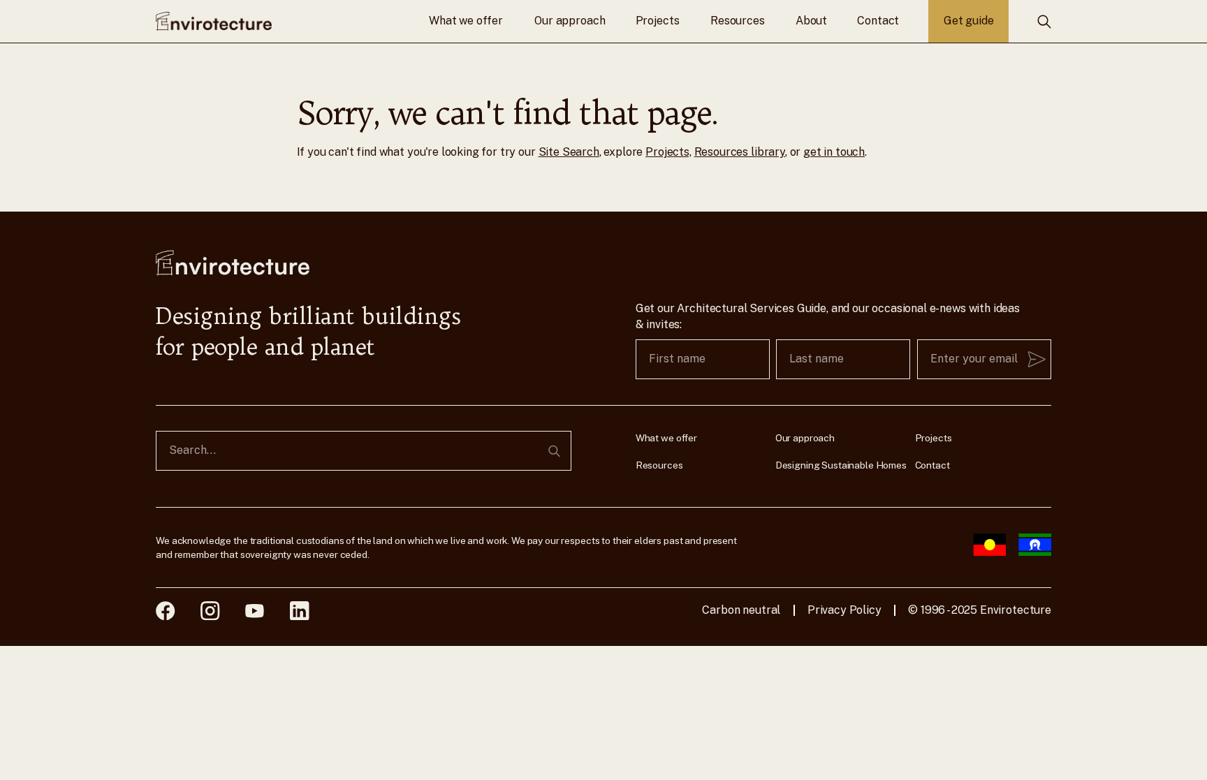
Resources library (739, 152)
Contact (878, 20)
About (811, 20)
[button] (466, 21)
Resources (737, 20)
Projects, (668, 152)
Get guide (969, 20)
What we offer (466, 20)
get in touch (834, 152)
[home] (214, 21)
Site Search (569, 152)
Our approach (569, 20)
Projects (658, 20)
